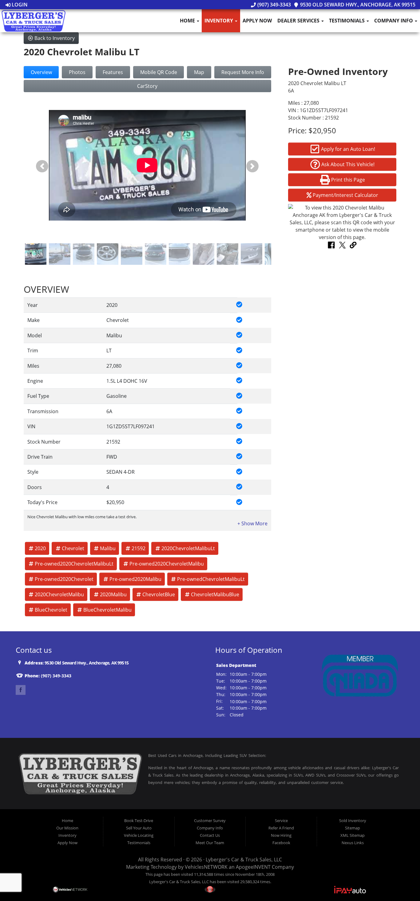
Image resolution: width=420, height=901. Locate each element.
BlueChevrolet (51, 609)
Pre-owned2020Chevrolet (64, 579)
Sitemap (352, 828)
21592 (138, 548)
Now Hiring (281, 835)
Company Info (394, 20)
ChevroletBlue (158, 594)
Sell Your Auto (139, 828)
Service (281, 820)
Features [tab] (113, 72)
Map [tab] (199, 72)
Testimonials (347, 20)
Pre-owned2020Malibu (135, 579)
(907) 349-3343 (273, 4)
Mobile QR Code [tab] (158, 72)
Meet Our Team (210, 842)
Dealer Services (299, 20)
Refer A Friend (281, 828)
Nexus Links (353, 842)
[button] (42, 166)
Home (188, 20)
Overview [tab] (41, 72)
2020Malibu (113, 594)
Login (19, 4)
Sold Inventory (352, 820)
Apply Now (257, 20)
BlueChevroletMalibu (107, 609)
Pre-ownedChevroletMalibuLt (211, 579)
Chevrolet (73, 548)
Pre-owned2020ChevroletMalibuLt (74, 563)
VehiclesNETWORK (206, 867)
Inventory (219, 20)
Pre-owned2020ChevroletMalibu (166, 563)
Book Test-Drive (138, 820)
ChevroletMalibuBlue (215, 594)
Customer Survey (210, 820)
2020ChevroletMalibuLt (188, 548)
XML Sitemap (352, 835)
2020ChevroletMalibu (59, 594)
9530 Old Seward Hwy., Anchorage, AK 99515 (357, 4)
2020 (40, 548)
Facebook (281, 842)
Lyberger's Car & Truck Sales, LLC (244, 859)
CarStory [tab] (147, 86)
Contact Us (210, 835)
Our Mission (67, 828)
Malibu (108, 548)
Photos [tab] (77, 72)
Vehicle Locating (138, 835)
